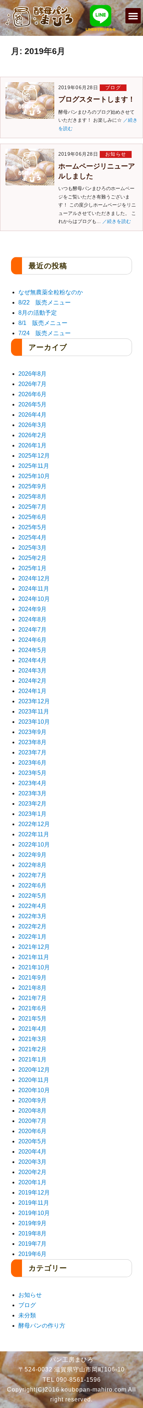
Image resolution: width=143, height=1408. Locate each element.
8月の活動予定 (37, 313)
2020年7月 (32, 1121)
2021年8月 (32, 988)
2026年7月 (32, 384)
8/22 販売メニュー (44, 302)
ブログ (113, 87)
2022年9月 (32, 855)
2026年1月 (32, 445)
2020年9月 (32, 1100)
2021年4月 (32, 1029)
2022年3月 (32, 916)
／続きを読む (116, 221)
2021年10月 (34, 967)
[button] (133, 15)
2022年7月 (32, 875)
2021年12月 (34, 947)
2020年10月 (34, 1090)
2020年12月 (34, 1070)
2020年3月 (32, 1162)
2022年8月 (32, 865)
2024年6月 (32, 640)
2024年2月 (32, 681)
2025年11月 (33, 466)
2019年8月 (32, 1233)
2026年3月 (32, 425)
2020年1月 (32, 1182)
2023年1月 (32, 814)
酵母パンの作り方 (41, 1325)
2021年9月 (32, 977)
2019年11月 (33, 1203)
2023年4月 (32, 783)
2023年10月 (34, 722)
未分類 (27, 1315)
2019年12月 (34, 1192)
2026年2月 (32, 435)
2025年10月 (34, 476)
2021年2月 (32, 1049)
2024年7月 (32, 630)
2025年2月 (32, 558)
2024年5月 (32, 650)
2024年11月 (33, 589)
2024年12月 (34, 578)
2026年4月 (32, 415)
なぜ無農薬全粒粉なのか (50, 292)
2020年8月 (32, 1111)
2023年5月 (32, 773)
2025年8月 (32, 496)
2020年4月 (32, 1151)
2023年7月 (32, 752)
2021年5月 (32, 1018)
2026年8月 (32, 374)
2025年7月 (32, 507)
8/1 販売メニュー (42, 323)
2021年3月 (32, 1039)
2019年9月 (32, 1223)
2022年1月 (32, 937)
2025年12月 (34, 456)
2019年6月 (32, 1254)
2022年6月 (32, 885)
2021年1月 (32, 1059)
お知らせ (115, 154)
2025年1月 (32, 568)
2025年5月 (32, 527)
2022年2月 (32, 926)
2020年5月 (32, 1141)
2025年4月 (32, 537)
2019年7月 (32, 1244)
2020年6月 (32, 1131)
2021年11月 (33, 957)
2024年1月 (32, 691)
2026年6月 (32, 394)
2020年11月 (33, 1080)
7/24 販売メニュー (44, 333)
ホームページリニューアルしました (96, 171)
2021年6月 (32, 1008)
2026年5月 (32, 404)
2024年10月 (34, 599)
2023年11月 (33, 711)
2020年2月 (32, 1172)
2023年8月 (32, 742)
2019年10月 (34, 1213)
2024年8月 (32, 619)
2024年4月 (32, 660)
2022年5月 (32, 896)
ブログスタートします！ (96, 99)
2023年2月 (32, 803)
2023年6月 (32, 763)
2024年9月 (32, 609)
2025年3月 (32, 548)
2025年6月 (32, 517)
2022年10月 (34, 844)
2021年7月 (32, 998)
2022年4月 (32, 906)
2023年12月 (34, 701)
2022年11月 (33, 834)
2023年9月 (32, 732)
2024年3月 (32, 670)
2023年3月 (32, 793)
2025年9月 (32, 486)
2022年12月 (34, 824)
